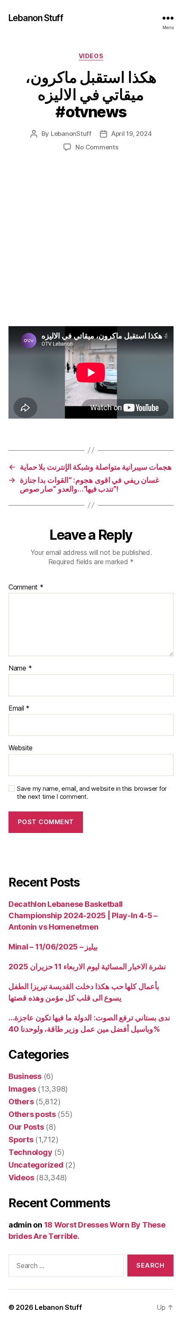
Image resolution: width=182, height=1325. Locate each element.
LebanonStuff (71, 134)
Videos (91, 55)
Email (19, 708)
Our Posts (26, 1126)
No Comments (96, 147)
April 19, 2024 (131, 134)
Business (24, 1076)
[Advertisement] (91, 248)
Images (22, 1088)
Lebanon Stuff (35, 18)
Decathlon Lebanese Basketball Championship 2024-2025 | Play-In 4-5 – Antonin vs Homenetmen (82, 915)
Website (20, 748)
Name (20, 668)
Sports (20, 1139)
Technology (30, 1152)
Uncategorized (35, 1164)
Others (20, 1101)
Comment (26, 587)
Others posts (32, 1114)
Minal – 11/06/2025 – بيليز (53, 946)
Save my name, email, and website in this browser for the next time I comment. (92, 792)
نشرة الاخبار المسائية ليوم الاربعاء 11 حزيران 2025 (87, 966)
